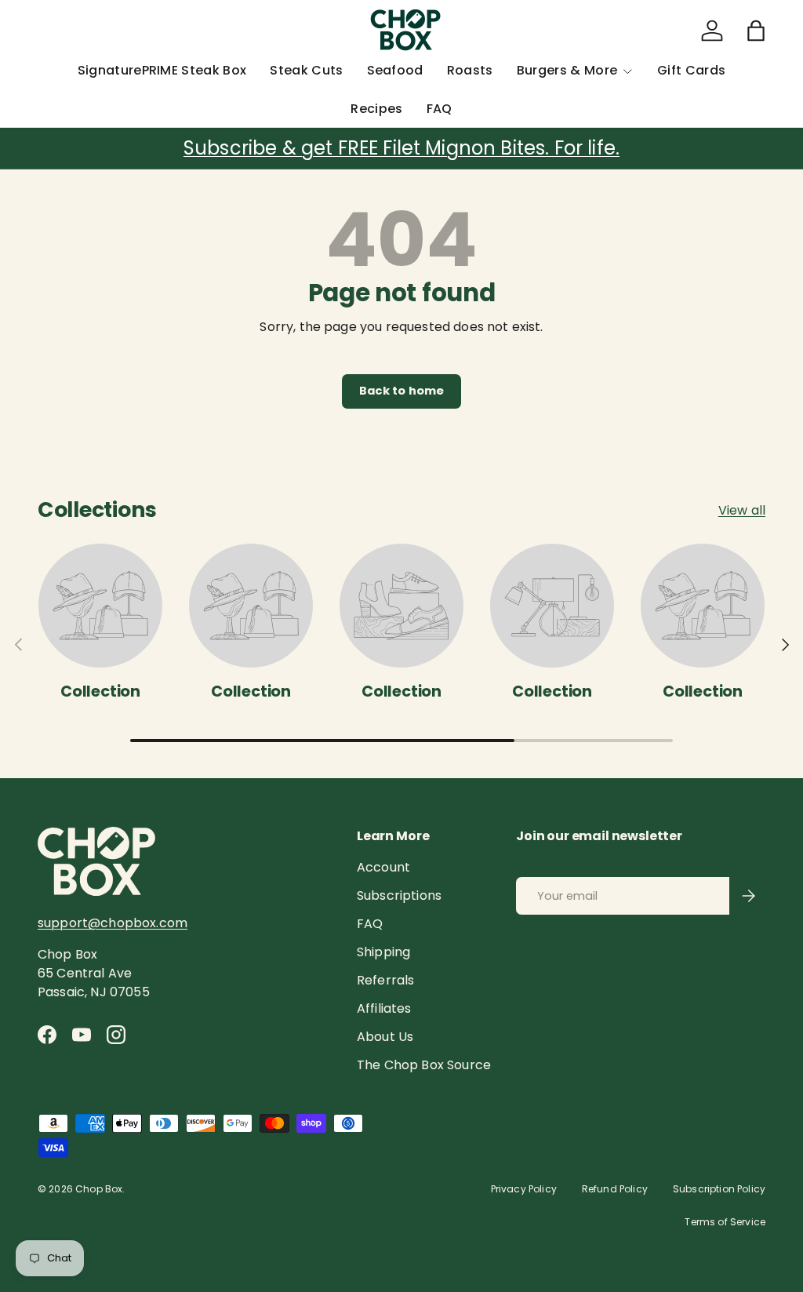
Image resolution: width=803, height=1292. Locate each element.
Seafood (395, 70)
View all (741, 510)
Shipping (383, 952)
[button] (756, 30)
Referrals (385, 980)
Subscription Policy (719, 1189)
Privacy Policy (524, 1189)
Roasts (470, 70)
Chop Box (98, 1189)
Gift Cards (691, 70)
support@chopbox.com (112, 923)
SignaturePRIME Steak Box (162, 70)
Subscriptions (399, 895)
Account (383, 867)
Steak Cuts (306, 70)
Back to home (402, 391)
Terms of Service (725, 1221)
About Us (385, 1037)
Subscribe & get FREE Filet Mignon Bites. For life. (401, 148)
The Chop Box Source (424, 1065)
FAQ (439, 109)
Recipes (376, 109)
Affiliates (384, 1008)
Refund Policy (615, 1189)
